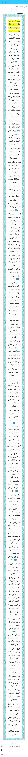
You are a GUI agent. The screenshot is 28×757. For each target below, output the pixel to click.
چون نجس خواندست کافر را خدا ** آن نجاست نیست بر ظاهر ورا (14, 331)
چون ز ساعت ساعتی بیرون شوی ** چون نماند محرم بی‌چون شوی (14, 55)
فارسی (25, 7)
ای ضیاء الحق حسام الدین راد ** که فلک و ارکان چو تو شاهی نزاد (14, 553)
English (16, 6)
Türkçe (21, 6)
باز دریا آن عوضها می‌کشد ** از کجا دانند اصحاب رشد (14, 525)
